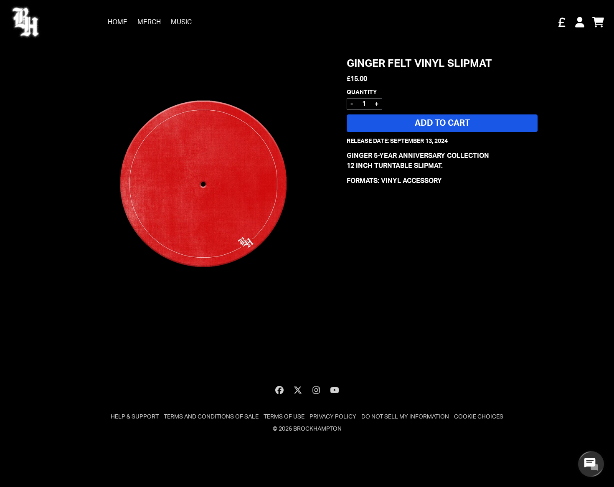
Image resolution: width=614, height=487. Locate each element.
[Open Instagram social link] (316, 390)
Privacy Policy (333, 417)
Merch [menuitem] (149, 22)
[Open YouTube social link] (334, 390)
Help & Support (135, 417)
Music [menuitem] (181, 22)
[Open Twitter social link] (298, 390)
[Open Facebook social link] (279, 390)
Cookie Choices (478, 417)
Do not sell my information (405, 417)
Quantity (362, 92)
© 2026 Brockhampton (307, 429)
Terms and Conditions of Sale (211, 417)
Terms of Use (284, 417)
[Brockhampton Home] (25, 22)
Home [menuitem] (117, 22)
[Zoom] (203, 184)
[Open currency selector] (561, 22)
